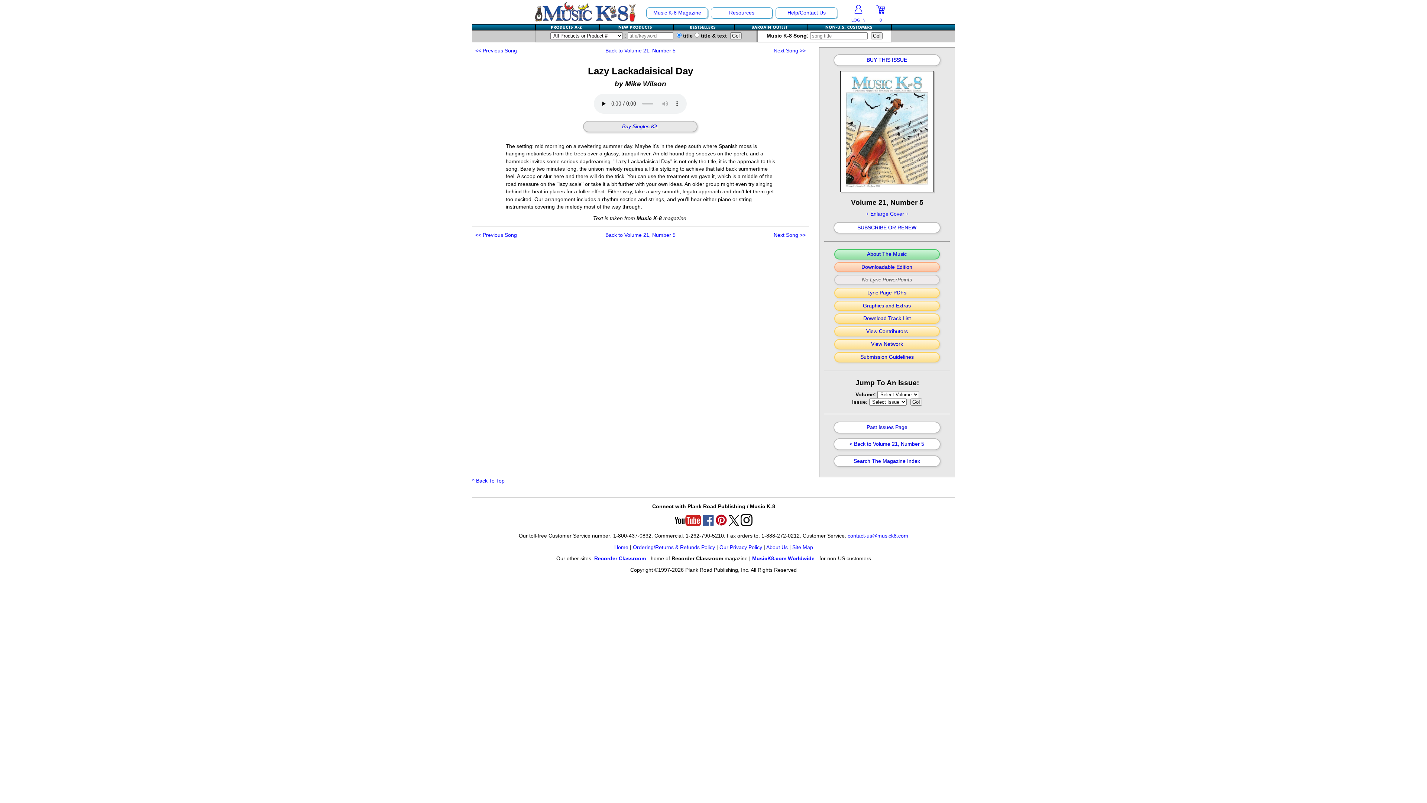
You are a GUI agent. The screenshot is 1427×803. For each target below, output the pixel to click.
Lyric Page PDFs (886, 293)
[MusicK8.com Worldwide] (849, 27)
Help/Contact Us (806, 13)
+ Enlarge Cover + (887, 214)
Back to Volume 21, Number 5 (640, 51)
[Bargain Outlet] (771, 27)
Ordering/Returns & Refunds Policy (674, 547)
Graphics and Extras (887, 306)
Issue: (860, 402)
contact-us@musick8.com (878, 536)
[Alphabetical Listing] (568, 27)
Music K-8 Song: (788, 36)
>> (790, 51)
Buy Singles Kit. (640, 126)
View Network (887, 344)
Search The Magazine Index (887, 461)
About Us (777, 547)
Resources (741, 13)
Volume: (866, 394)
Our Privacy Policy (740, 547)
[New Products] (637, 27)
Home (621, 547)
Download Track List (887, 318)
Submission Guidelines (887, 357)
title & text (713, 36)
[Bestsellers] (704, 27)
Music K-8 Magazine (677, 13)
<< (496, 51)
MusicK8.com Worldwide (783, 558)
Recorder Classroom (620, 558)
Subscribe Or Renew (886, 227)
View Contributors (887, 331)
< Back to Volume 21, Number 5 (887, 444)
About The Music (887, 254)
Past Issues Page (887, 427)
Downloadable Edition (886, 267)
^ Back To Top (488, 481)
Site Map (802, 547)
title (687, 36)
